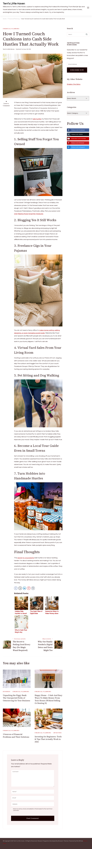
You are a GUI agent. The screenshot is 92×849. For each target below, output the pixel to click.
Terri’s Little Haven (14, 3)
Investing (57, 733)
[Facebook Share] (16, 588)
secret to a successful (25, 558)
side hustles (37, 119)
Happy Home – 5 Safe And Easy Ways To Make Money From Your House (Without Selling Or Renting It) (48, 699)
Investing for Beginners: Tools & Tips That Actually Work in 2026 (48, 739)
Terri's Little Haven (8, 49)
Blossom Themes (63, 841)
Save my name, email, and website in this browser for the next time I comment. (32, 809)
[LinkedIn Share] (24, 588)
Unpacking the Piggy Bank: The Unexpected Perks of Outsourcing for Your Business (16, 698)
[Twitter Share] (20, 588)
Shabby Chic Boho (73, 84)
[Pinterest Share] (28, 588)
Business (6, 691)
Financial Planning (11, 28)
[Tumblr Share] (33, 588)
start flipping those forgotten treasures (28, 214)
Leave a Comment (6, 104)
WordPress (79, 841)
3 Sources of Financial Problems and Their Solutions (16, 735)
